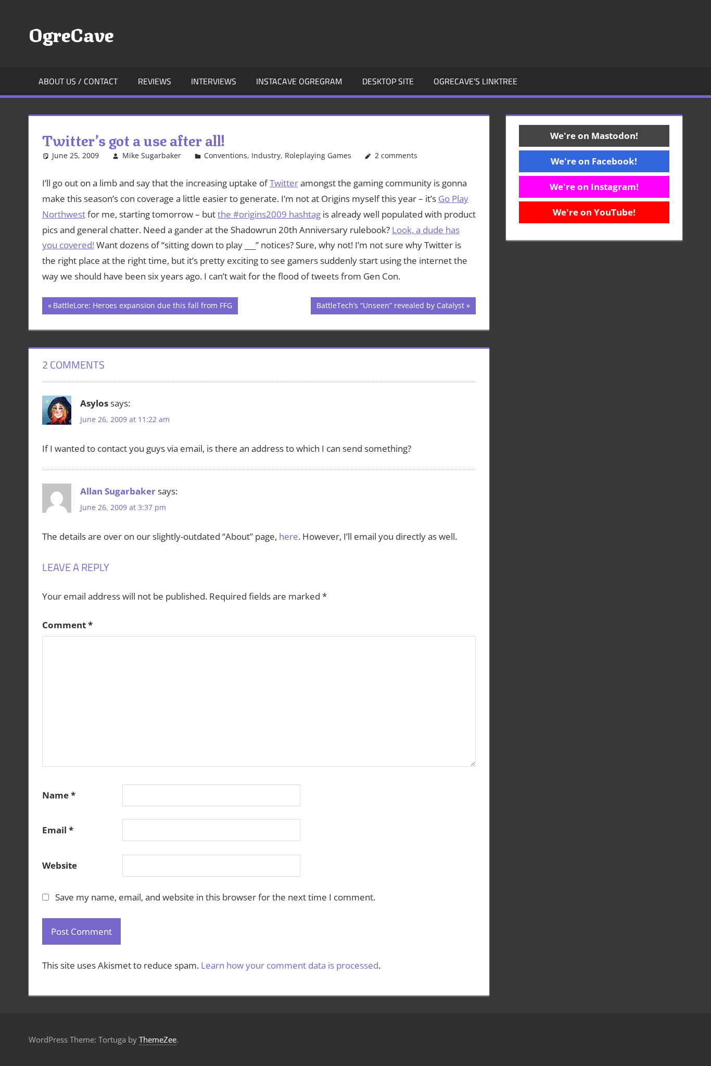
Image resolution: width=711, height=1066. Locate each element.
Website (59, 865)
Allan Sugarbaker (118, 491)
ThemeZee (157, 1039)
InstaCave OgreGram (299, 81)
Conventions (225, 155)
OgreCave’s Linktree (475, 81)
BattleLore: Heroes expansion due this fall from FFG (142, 307)
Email (57, 830)
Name (58, 795)
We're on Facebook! (594, 161)
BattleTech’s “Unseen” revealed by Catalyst (390, 307)
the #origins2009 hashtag (269, 214)
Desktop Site (388, 81)
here (288, 536)
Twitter (284, 183)
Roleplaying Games (318, 155)
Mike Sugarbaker (151, 155)
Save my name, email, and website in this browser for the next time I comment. (215, 897)
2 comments (396, 155)
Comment (67, 625)
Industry (266, 155)
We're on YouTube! (594, 212)
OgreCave (71, 33)
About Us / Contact (78, 81)
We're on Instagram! (594, 187)
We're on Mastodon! (594, 136)
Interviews (213, 81)
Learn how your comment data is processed (289, 965)
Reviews (154, 81)
